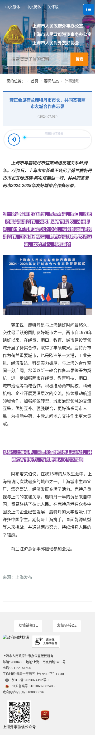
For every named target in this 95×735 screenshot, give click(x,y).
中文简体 (33, 7)
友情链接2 (65, 625)
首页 (34, 81)
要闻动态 (51, 81)
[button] (28, 626)
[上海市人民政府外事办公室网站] (17, 34)
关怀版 (53, 7)
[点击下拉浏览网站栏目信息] (86, 6)
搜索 (79, 59)
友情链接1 (26, 625)
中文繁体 (12, 7)
